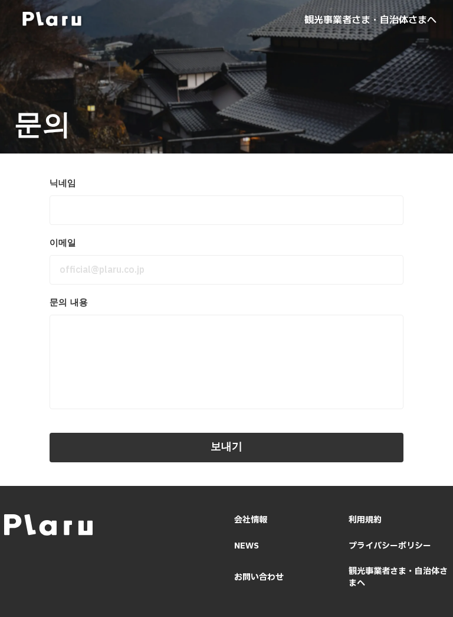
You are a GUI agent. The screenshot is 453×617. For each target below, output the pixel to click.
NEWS (246, 546)
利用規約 (365, 520)
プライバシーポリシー (390, 546)
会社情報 (250, 520)
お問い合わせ (259, 577)
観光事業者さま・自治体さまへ (370, 18)
